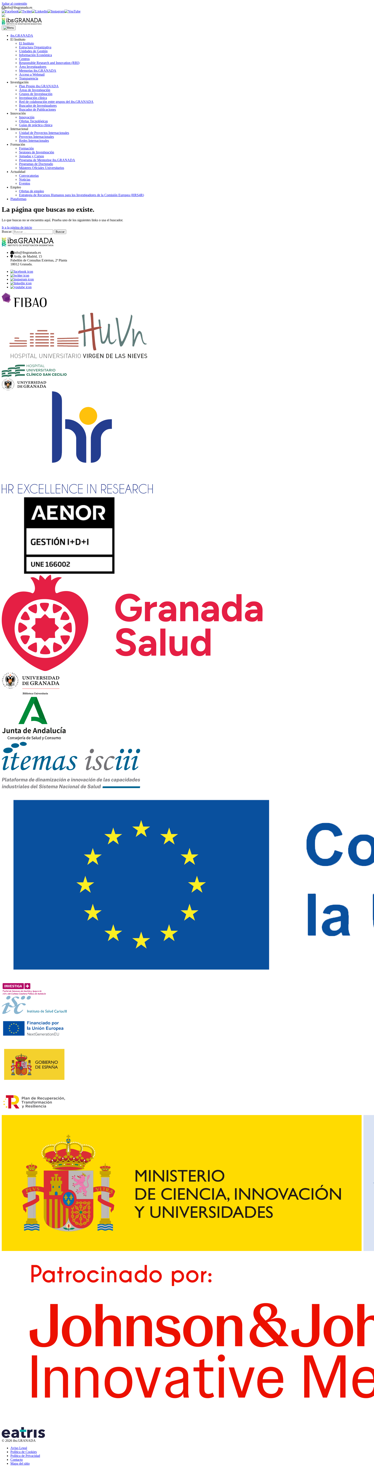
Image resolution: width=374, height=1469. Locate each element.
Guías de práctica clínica (35, 125)
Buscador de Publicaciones (37, 109)
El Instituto (26, 43)
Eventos (24, 183)
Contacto (16, 1459)
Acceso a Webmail (32, 74)
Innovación (26, 117)
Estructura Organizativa (35, 47)
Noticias (24, 179)
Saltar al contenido (14, 3)
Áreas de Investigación (34, 90)
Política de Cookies (23, 1452)
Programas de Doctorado (36, 164)
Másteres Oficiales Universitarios (41, 168)
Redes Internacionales (34, 140)
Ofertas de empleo (31, 191)
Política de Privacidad (25, 1456)
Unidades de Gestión (33, 51)
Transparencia (28, 78)
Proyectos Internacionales (36, 137)
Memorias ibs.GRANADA (37, 70)
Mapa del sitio (20, 1463)
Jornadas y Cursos (31, 156)
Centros (24, 59)
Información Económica (35, 55)
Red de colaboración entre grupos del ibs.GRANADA (56, 102)
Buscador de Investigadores (38, 105)
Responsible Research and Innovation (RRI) (49, 63)
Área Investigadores (32, 67)
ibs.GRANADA (21, 35)
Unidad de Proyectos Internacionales (44, 133)
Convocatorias (29, 175)
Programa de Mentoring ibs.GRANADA (47, 160)
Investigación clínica (33, 98)
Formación (26, 148)
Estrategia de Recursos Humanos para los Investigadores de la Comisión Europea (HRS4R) (81, 195)
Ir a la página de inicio (17, 227)
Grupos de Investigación (35, 94)
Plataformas (18, 199)
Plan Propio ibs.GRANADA (39, 86)
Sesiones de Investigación (36, 152)
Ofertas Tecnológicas (33, 121)
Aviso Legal (18, 1448)
